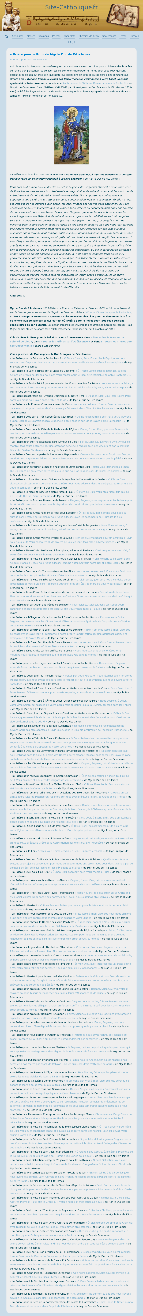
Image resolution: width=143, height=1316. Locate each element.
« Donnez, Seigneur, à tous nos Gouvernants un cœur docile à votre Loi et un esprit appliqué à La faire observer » (70, 1091)
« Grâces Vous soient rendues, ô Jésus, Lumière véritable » (70, 851)
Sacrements (109, 36)
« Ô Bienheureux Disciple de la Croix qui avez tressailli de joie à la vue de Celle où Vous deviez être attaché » (71, 1225)
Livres (122, 36)
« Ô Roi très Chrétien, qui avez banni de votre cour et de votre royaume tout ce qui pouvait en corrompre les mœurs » (71, 1212)
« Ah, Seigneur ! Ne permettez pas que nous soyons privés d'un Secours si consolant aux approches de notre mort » (70, 1296)
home (6, 36)
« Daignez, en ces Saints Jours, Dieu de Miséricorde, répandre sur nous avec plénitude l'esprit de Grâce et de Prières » (69, 795)
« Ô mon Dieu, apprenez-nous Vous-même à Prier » (80, 872)
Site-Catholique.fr (71, 8)
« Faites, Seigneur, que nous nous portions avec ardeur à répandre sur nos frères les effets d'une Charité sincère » (70, 1016)
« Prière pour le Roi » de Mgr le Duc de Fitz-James (50, 55)
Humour (134, 36)
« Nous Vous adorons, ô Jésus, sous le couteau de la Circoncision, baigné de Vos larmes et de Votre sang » (68, 527)
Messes (31, 36)
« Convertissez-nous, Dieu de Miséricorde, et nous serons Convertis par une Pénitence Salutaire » (71, 957)
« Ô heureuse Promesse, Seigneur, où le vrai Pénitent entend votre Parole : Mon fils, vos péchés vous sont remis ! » (68, 949)
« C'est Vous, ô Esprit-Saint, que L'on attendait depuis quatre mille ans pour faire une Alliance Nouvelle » (70, 820)
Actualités (17, 36)
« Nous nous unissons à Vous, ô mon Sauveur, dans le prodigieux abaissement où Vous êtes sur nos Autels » (70, 644)
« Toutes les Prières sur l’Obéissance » (65, 341)
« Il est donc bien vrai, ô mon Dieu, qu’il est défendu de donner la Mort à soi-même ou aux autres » (69, 1083)
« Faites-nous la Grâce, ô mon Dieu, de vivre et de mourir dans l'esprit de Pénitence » (71, 1304)
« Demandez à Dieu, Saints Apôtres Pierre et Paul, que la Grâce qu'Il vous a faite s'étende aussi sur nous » (70, 1200)
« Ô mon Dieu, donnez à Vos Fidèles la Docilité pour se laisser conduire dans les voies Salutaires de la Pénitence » (70, 924)
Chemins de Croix (89, 36)
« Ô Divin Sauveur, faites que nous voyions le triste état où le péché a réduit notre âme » (69, 907)
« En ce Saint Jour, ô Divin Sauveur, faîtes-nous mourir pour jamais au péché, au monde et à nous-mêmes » (71, 690)
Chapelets (69, 36)
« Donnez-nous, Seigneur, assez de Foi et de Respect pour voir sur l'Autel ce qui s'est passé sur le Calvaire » (68, 665)
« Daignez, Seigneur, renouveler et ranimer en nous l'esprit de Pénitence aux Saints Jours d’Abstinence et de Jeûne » (69, 991)
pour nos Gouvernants (34, 59)
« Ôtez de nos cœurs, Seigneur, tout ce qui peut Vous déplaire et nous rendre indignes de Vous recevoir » (69, 778)
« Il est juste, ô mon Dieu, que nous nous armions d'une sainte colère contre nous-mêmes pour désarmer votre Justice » (70, 916)
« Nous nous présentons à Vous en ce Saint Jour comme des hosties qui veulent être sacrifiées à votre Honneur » (70, 573)
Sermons (44, 36)
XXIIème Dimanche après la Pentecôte (108, 312)
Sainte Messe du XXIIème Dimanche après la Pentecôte (95, 83)
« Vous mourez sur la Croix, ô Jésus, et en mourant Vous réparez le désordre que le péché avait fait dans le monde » (66, 653)
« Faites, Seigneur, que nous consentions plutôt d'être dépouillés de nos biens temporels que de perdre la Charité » (67, 1024)
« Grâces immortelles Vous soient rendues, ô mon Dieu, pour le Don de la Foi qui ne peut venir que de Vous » (70, 1254)
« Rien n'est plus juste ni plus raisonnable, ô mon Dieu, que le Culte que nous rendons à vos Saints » (69, 1233)
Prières (56, 36)
